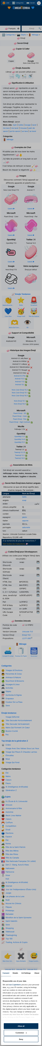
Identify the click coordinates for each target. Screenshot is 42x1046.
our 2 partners (15, 985)
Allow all (21, 1026)
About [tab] (36, 973)
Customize (20, 1033)
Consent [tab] (6, 973)
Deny (21, 1039)
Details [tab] (15, 973)
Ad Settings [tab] (26, 973)
